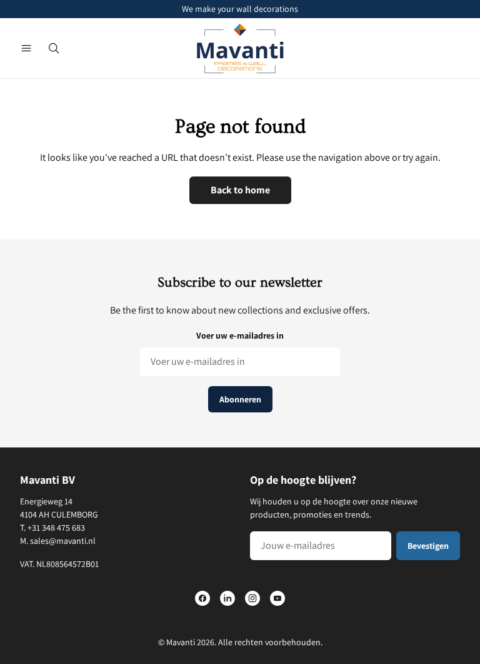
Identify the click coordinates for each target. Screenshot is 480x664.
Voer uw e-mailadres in (240, 335)
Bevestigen (428, 545)
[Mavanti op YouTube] (277, 598)
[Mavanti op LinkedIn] (227, 598)
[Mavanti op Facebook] (202, 598)
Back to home (240, 190)
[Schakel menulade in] (26, 48)
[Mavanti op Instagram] (252, 598)
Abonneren (240, 399)
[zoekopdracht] (54, 48)
